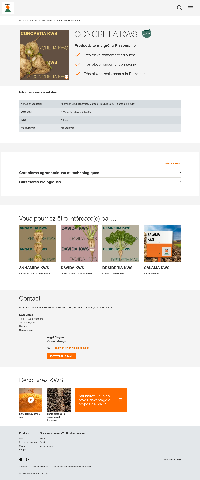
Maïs (21, 438)
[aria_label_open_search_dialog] (180, 8)
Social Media (46, 445)
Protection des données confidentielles (72, 466)
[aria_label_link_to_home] (8, 7)
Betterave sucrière (28, 442)
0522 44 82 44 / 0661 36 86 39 (72, 348)
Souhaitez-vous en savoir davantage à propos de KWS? (94, 400)
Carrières (44, 442)
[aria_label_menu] (191, 8)
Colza (22, 445)
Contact (23, 466)
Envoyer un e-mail (61, 356)
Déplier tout (173, 163)
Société (43, 438)
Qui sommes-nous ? (52, 433)
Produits (24, 433)
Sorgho (22, 449)
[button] (30, 403)
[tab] (100, 172)
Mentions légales (40, 466)
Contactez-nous (75, 433)
